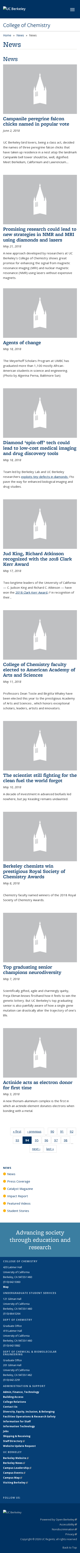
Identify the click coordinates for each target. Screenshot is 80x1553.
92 (73, 1132)
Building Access (13, 1397)
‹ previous (35, 1131)
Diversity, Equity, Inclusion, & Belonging (29, 1411)
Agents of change (22, 342)
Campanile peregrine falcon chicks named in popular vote (36, 121)
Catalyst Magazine (20, 1189)
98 (67, 1141)
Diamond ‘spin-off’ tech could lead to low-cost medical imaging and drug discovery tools (39, 447)
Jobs (6, 1431)
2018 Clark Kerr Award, (33, 592)
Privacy (71, 1534)
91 (63, 1132)
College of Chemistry (26, 25)
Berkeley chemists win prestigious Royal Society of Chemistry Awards (34, 871)
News (20, 35)
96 (48, 1141)
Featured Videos (19, 1203)
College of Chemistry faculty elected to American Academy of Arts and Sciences (39, 669)
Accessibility (68, 1524)
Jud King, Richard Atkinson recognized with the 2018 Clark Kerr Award (37, 558)
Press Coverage (18, 1181)
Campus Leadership (17, 1468)
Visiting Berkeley (15, 1482)
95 (38, 1141)
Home (7, 35)
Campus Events (14, 1472)
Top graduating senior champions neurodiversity (32, 969)
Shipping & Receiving (16, 1436)
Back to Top (70, 1547)
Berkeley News (14, 1463)
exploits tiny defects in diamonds (46, 477)
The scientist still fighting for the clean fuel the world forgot (40, 778)
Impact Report (17, 1196)
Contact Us (10, 1406)
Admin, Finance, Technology (21, 1392)
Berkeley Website (16, 1458)
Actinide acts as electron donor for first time (37, 1085)
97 (57, 1141)
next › (37, 1149)
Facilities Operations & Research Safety (29, 1416)
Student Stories (18, 1211)
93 (19, 1141)
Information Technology (19, 1426)
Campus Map (12, 1477)
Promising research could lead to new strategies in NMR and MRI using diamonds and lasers (39, 234)
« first (18, 1131)
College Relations (14, 1402)
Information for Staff (17, 1421)
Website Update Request (19, 1446)
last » (51, 1149)
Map (6, 1287)
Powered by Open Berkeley (58, 1519)
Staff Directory (14, 1441)
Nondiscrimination (64, 1529)
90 (53, 1132)
